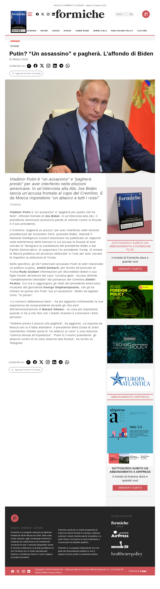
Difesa (67, 31)
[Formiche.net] (146, 14)
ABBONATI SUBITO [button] (130, 269)
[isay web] (143, 571)
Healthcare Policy (122, 31)
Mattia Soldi (20, 59)
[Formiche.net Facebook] (37, 14)
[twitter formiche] (18, 571)
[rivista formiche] (130, 436)
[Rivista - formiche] (128, 524)
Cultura (142, 31)
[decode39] (128, 544)
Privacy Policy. (55, 573)
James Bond (82, 31)
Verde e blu (100, 31)
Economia (30, 31)
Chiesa (56, 31)
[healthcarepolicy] (128, 554)
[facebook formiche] (12, 571)
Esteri (44, 31)
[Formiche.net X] (42, 14)
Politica (16, 31)
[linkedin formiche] (28, 571)
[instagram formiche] (23, 571)
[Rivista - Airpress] (128, 534)
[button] (30, 22)
